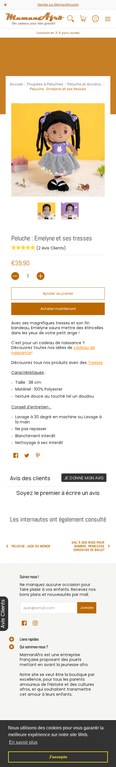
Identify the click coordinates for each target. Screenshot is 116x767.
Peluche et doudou (84, 84)
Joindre (86, 607)
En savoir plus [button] (23, 742)
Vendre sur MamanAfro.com (58, 5)
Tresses (95, 362)
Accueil (16, 84)
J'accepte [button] (58, 757)
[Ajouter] (40, 276)
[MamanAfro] (35, 19)
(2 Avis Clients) (50, 248)
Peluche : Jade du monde (31, 546)
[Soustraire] (15, 276)
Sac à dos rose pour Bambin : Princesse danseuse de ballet (88, 546)
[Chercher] (70, 19)
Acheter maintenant (58, 308)
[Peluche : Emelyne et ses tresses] (46, 211)
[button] (83, 19)
